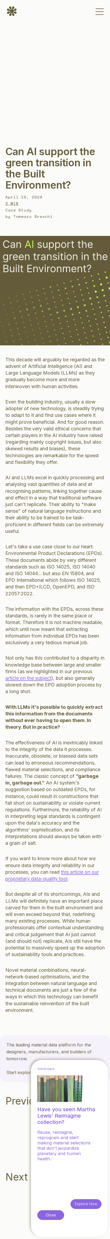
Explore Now (86, 1204)
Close (51, 1215)
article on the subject (28, 678)
